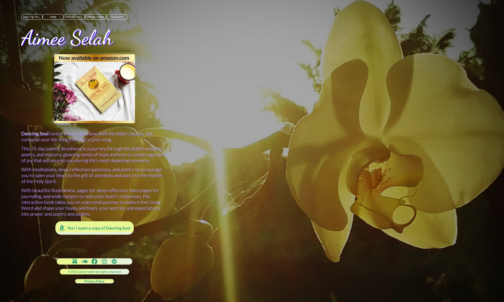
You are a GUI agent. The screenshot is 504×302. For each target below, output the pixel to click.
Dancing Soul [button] (32, 17)
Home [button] (53, 17)
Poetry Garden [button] (75, 17)
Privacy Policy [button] (95, 281)
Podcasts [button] (117, 17)
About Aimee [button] (95, 17)
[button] (94, 228)
